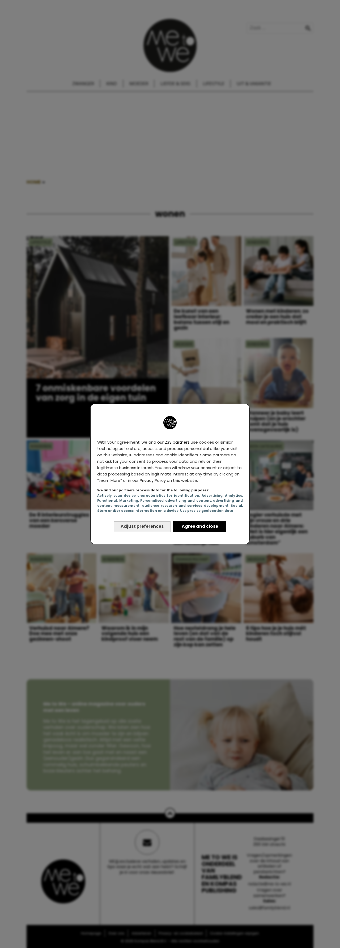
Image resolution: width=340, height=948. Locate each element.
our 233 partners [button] (173, 442)
